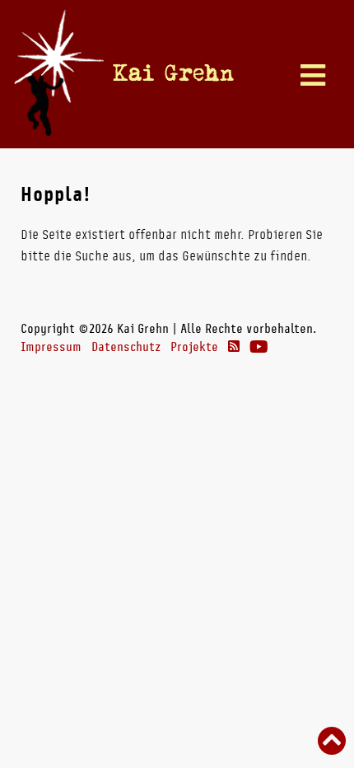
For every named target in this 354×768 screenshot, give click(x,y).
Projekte (194, 347)
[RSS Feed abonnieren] (234, 347)
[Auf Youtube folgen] (258, 347)
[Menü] (313, 76)
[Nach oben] (331, 742)
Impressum (51, 347)
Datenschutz (126, 347)
